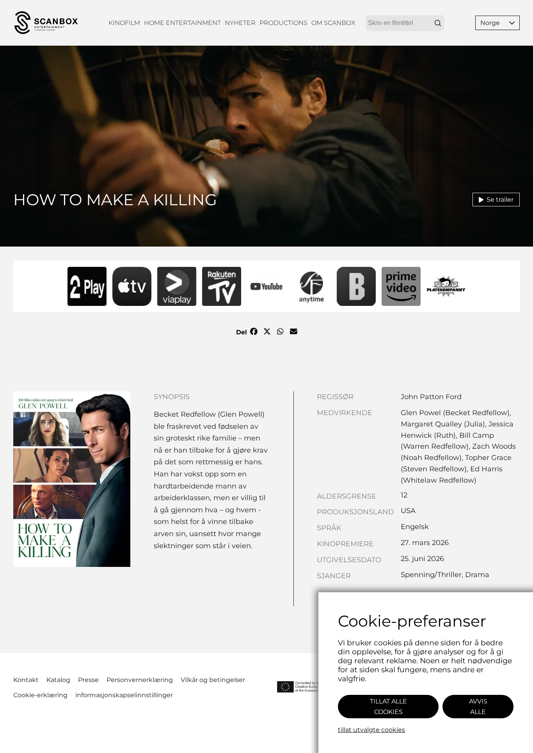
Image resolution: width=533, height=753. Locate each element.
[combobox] (405, 23)
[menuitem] (124, 23)
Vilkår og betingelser (213, 680)
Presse (88, 680)
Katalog (58, 680)
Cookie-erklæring (40, 695)
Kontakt (26, 680)
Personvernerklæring (140, 680)
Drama (477, 574)
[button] (512, 23)
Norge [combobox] (490, 23)
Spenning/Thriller (431, 574)
